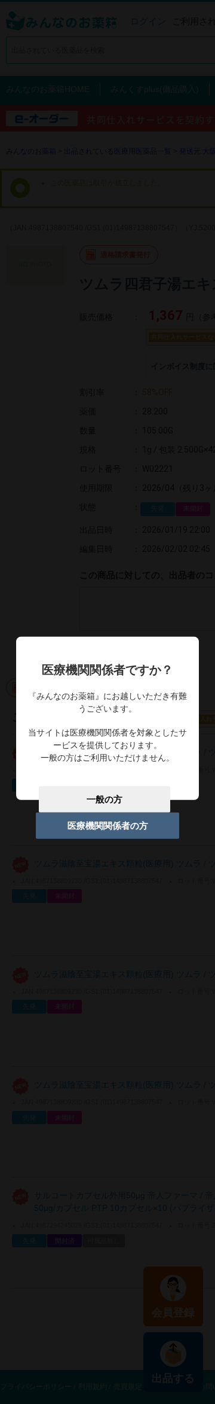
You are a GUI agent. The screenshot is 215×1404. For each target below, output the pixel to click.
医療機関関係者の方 (107, 825)
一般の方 (104, 799)
